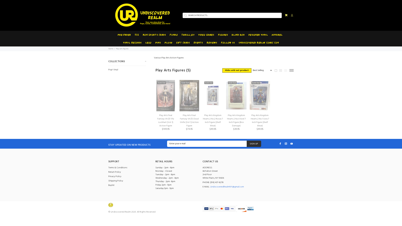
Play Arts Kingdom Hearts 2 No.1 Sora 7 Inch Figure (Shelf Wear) (260, 121)
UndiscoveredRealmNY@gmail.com (227, 187)
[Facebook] (280, 144)
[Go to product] (213, 95)
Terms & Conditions (117, 168)
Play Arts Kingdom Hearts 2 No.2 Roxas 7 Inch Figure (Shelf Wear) (213, 121)
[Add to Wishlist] (170, 93)
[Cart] (286, 15)
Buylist (111, 185)
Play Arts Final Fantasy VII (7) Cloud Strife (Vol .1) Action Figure (189, 121)
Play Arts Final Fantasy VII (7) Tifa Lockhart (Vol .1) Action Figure (165, 121)
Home (110, 48)
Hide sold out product (237, 70)
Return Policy (114, 172)
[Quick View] (170, 85)
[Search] (185, 15)
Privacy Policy (114, 176)
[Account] (291, 15)
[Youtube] (292, 144)
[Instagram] (286, 144)
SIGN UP (254, 144)
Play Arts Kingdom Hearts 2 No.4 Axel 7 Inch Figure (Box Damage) (236, 121)
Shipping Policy (115, 181)
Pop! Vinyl (113, 69)
